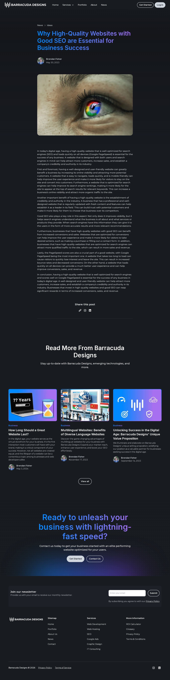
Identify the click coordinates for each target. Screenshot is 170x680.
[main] (25, 5)
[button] (68, 4)
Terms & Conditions (135, 639)
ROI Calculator (133, 624)
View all (85, 481)
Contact (52, 644)
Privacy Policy (133, 634)
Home (55, 5)
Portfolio (82, 5)
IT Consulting (93, 649)
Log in (160, 5)
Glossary (130, 629)
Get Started (145, 5)
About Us (52, 634)
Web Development (96, 624)
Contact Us (95, 559)
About (94, 5)
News (104, 5)
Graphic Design (94, 644)
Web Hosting (93, 629)
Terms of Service (63, 668)
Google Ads (92, 639)
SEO (89, 634)
